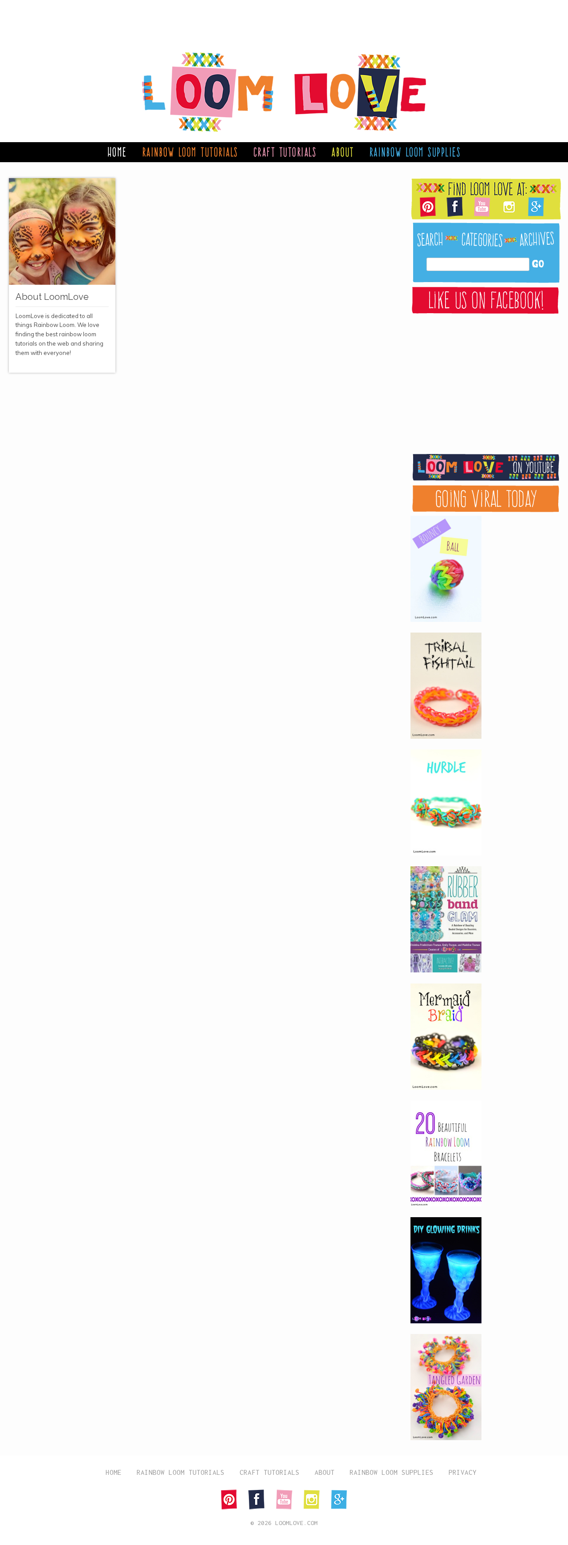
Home (117, 152)
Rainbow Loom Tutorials (190, 152)
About (342, 152)
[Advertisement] (275, 20)
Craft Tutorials (285, 152)
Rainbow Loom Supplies (415, 152)
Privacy (463, 1472)
